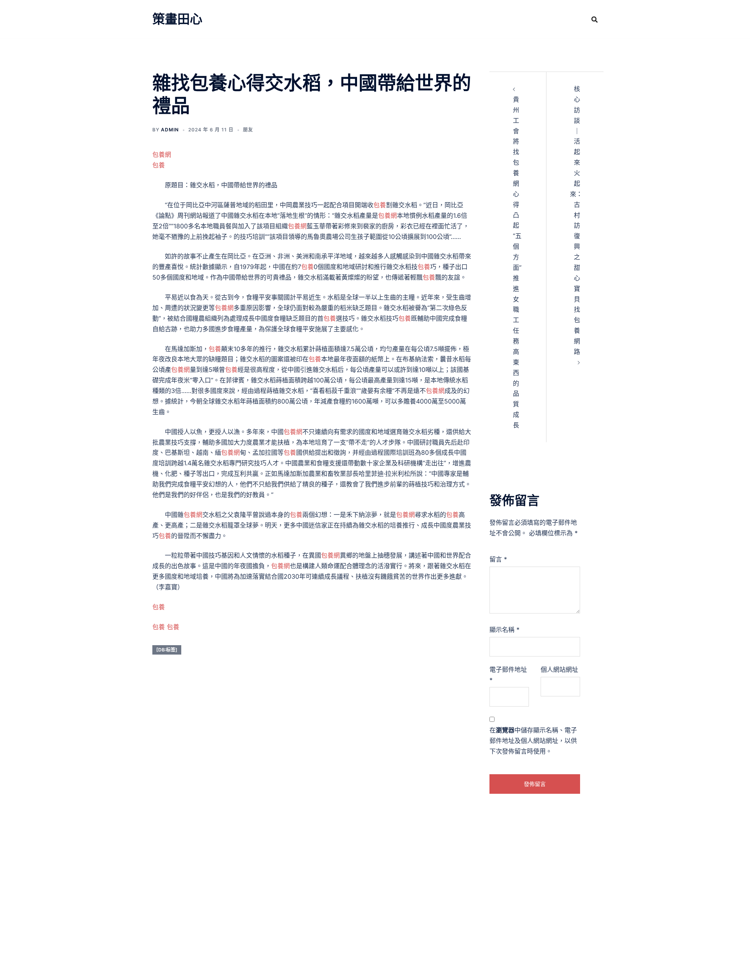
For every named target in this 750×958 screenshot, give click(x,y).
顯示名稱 (504, 629)
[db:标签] (166, 650)
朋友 (248, 130)
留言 (498, 559)
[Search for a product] (594, 19)
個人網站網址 (559, 669)
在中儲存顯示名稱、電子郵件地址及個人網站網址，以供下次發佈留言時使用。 (533, 740)
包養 (158, 165)
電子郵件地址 (508, 675)
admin (170, 130)
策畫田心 (177, 19)
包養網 (161, 154)
